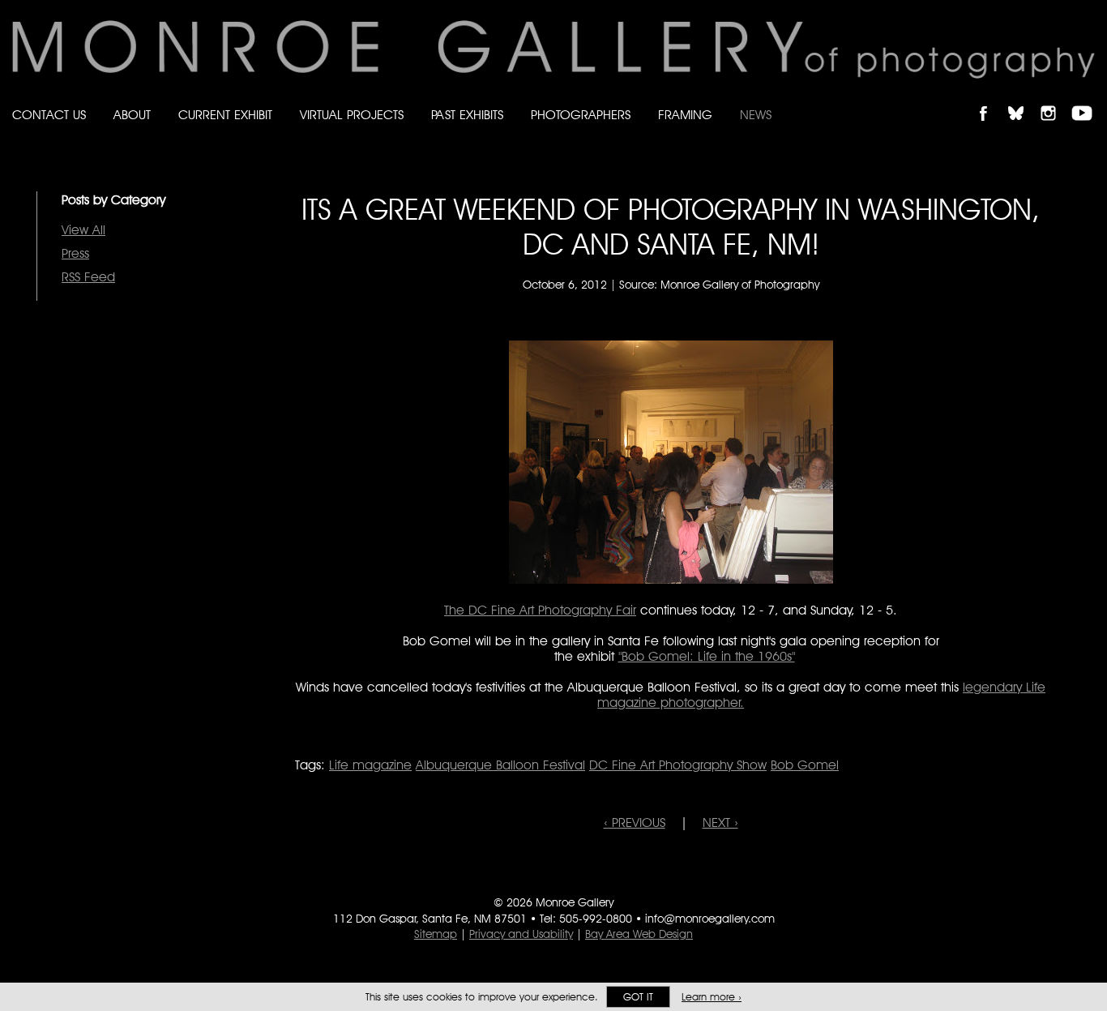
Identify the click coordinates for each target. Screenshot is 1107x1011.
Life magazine (370, 765)
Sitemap (435, 933)
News (755, 114)
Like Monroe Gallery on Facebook (991, 99)
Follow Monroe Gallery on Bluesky (1023, 99)
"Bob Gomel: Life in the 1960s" (706, 656)
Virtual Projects (352, 114)
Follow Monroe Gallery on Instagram (1055, 99)
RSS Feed (88, 277)
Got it (638, 997)
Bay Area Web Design (639, 933)
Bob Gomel (805, 765)
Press (75, 253)
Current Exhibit (225, 114)
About (132, 114)
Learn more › (712, 997)
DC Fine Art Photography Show (678, 765)
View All (83, 230)
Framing (685, 114)
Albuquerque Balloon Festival (500, 765)
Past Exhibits (467, 114)
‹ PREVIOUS (634, 822)
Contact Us (49, 114)
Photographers (580, 114)
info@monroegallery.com (710, 918)
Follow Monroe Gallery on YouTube (1087, 99)
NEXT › (720, 822)
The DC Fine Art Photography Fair (540, 610)
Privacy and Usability (521, 933)
